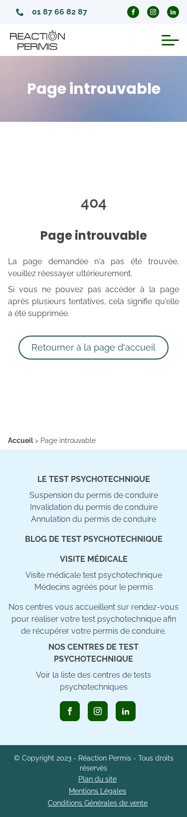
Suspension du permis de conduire (93, 495)
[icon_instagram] (98, 711)
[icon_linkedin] (126, 711)
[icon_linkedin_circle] (173, 12)
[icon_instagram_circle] (153, 12)
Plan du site (97, 779)
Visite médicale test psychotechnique (93, 575)
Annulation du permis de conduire (93, 519)
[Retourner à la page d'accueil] (37, 40)
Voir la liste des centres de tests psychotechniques (93, 681)
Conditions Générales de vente (98, 803)
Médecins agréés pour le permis (93, 587)
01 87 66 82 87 (59, 11)
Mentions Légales (97, 791)
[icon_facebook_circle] (133, 12)
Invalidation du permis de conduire (94, 507)
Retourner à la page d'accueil (93, 347)
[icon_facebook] (70, 711)
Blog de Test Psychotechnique (94, 539)
